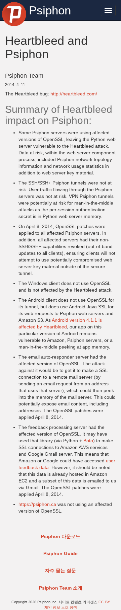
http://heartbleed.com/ (73, 93)
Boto (88, 440)
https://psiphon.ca (37, 504)
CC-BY (104, 602)
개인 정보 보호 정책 (60, 607)
